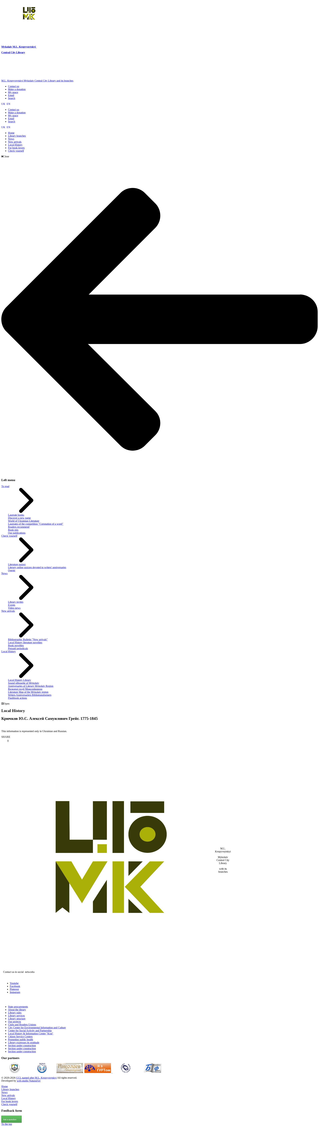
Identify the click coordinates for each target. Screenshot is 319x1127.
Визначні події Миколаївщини (25, 689)
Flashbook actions (17, 698)
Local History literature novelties (25, 642)
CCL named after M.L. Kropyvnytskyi (36, 1077)
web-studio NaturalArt (28, 1080)
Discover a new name (19, 517)
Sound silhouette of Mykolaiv (23, 683)
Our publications (16, 532)
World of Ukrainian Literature (23, 520)
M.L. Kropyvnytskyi (24, 46)
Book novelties (16, 645)
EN (8, 103)
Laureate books (16, 514)
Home (4, 1086)
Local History (8, 651)
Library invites (15, 602)
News (4, 573)
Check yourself (9, 535)
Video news (14, 608)
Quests (11, 570)
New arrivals (8, 611)
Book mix (13, 529)
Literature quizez (17, 564)
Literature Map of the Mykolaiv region (28, 692)
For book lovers (9, 1101)
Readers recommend (18, 526)
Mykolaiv (7, 46)
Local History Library (19, 680)
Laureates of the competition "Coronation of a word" (35, 523)
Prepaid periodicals (18, 648)
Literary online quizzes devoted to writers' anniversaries (37, 567)
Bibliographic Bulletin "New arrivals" (28, 639)
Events (11, 605)
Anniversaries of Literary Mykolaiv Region (30, 686)
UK (3, 103)
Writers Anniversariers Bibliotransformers (29, 695)
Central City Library (13, 52)
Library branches (10, 1089)
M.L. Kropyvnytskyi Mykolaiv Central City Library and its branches (37, 80)
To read (5, 486)
